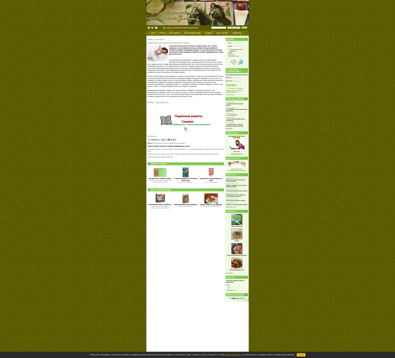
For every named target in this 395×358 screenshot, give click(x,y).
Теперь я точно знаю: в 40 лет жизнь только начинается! (235, 180)
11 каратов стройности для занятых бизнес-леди (186, 179)
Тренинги (208, 33)
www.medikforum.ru (162, 102)
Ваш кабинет (174, 33)
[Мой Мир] (169, 139)
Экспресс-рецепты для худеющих (211, 204)
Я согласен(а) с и (234, 90)
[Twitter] (165, 139)
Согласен (301, 354)
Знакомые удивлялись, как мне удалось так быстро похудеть (236, 185)
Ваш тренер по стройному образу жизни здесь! (180, 27)
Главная (150, 39)
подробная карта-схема (237, 153)
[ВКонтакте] (162, 139)
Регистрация (231, 54)
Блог (153, 33)
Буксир (162, 33)
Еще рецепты (229, 273)
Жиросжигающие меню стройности (185, 204)
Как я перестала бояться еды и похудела (236, 190)
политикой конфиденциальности (233, 354)
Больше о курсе (230, 94)
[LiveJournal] (171, 139)
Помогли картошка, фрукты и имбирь (235, 200)
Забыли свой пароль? (233, 56)
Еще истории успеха (231, 207)
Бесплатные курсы (192, 33)
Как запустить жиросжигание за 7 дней (211, 179)
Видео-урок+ (237, 151)
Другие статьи (152, 136)
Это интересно (159, 39)
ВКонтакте (149, 28)
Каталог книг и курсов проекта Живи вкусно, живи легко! (237, 169)
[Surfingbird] (175, 139)
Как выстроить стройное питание (160, 178)
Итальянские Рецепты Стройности (160, 204)
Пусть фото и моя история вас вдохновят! (236, 204)
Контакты (236, 33)
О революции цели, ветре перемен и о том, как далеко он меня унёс (236, 195)
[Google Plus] (173, 139)
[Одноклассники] (167, 139)
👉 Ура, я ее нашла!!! (231, 114)
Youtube (156, 28)
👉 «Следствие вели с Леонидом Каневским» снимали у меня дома (234, 125)
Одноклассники (152, 28)
